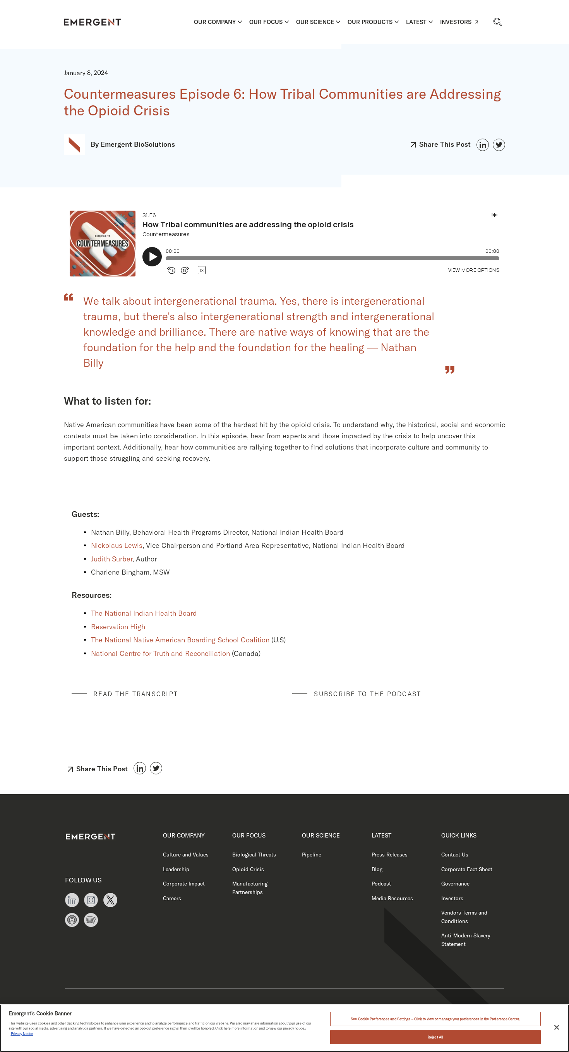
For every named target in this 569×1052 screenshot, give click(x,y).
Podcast (381, 883)
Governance (455, 883)
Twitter (499, 145)
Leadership (176, 869)
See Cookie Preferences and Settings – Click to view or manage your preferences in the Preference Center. (435, 1019)
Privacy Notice (22, 1033)
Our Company (215, 22)
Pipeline (311, 854)
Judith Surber (111, 558)
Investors (455, 22)
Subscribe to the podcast (367, 694)
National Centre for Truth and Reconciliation (161, 653)
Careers (172, 898)
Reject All (435, 1037)
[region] (284, 1028)
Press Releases (390, 854)
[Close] (556, 1027)
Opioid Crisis (248, 869)
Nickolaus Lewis (116, 545)
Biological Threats (254, 854)
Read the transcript (135, 694)
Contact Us (454, 854)
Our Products (370, 22)
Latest (416, 22)
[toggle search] (497, 21)
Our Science (315, 22)
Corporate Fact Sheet (466, 869)
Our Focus (266, 22)
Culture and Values (186, 854)
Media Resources (392, 898)
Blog (377, 869)
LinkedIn (482, 145)
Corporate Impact (184, 883)
